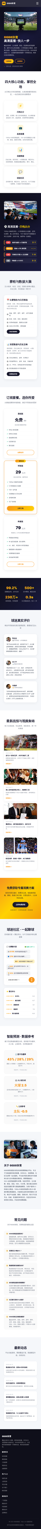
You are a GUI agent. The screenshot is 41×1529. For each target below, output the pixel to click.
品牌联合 (4, 1512)
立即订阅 (20, 508)
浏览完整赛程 (13, 331)
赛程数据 (4, 1459)
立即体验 (8, 61)
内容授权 (4, 1506)
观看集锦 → (9, 866)
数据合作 (4, 1503)
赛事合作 (4, 1509)
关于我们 (4, 1487)
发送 (31, 979)
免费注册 (4, 1478)
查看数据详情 (13, 374)
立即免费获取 (20, 905)
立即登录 (4, 1481)
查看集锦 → (9, 798)
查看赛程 (19, 61)
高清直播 (4, 1456)
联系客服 (4, 1490)
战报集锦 (4, 1468)
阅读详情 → (9, 832)
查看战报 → (9, 763)
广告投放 (4, 1500)
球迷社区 (4, 1465)
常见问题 (4, 1484)
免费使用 (20, 452)
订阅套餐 (4, 1462)
